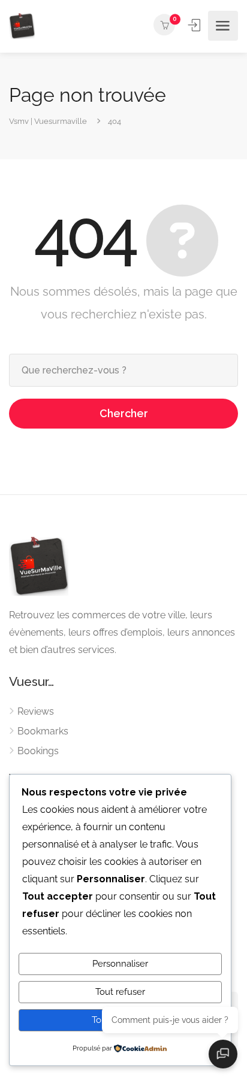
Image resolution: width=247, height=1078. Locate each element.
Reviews (35, 711)
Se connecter (195, 25)
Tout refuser (120, 991)
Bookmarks (42, 731)
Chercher (124, 413)
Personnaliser (120, 963)
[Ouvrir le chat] (223, 1054)
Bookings (38, 751)
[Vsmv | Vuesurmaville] (22, 26)
